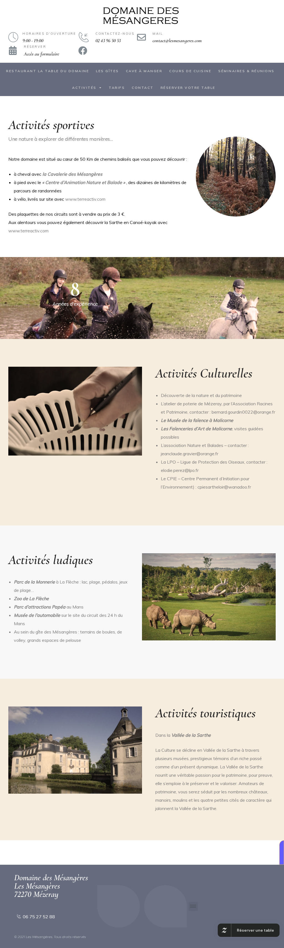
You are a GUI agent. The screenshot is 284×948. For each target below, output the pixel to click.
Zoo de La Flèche (31, 598)
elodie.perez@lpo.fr (180, 470)
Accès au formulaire (41, 54)
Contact (143, 88)
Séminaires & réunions (246, 71)
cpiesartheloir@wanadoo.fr (224, 487)
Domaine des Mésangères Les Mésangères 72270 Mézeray (51, 885)
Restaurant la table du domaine (47, 71)
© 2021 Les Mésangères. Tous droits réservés (50, 937)
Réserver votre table (188, 88)
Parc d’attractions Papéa (39, 607)
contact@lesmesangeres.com (177, 40)
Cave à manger (144, 71)
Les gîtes (107, 71)
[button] (281, 852)
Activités (84, 88)
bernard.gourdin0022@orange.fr (243, 412)
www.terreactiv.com (85, 199)
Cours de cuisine (190, 71)
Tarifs (117, 88)
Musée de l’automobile (37, 615)
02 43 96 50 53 (108, 40)
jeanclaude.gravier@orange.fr (189, 453)
